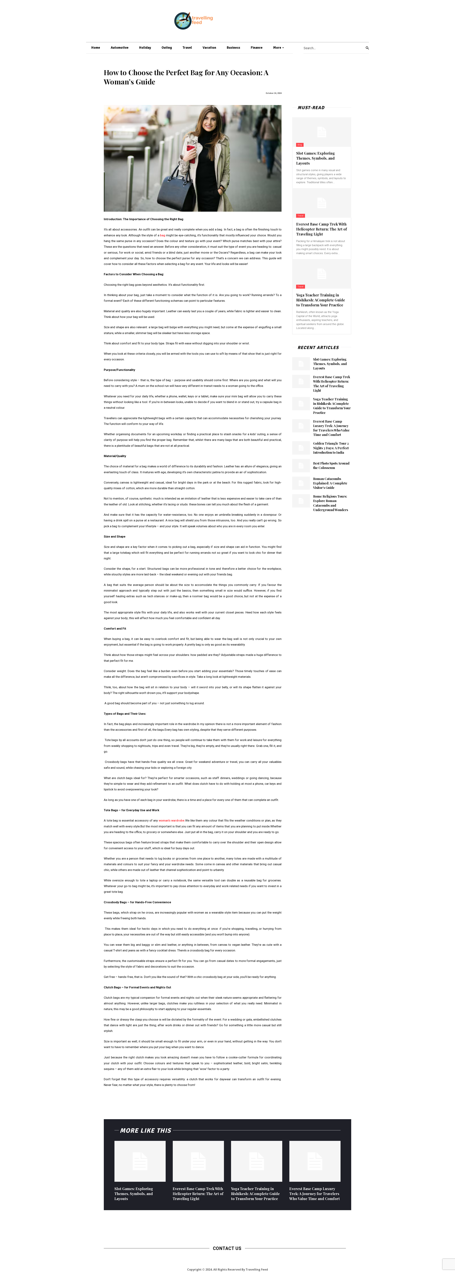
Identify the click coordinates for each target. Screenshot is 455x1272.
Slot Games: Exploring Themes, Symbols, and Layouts (315, 158)
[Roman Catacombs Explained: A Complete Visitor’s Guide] (301, 483)
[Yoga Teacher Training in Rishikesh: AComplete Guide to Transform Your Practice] (321, 274)
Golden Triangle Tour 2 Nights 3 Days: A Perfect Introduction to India (331, 447)
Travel (301, 215)
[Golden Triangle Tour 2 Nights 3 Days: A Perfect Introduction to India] (301, 448)
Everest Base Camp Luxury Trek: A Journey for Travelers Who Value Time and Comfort (331, 428)
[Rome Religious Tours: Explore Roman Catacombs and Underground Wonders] (301, 501)
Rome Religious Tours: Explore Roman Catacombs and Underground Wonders (330, 503)
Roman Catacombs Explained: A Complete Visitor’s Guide (330, 483)
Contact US (227, 1248)
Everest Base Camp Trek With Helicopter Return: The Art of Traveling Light (321, 229)
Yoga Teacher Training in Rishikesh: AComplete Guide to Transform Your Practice (320, 299)
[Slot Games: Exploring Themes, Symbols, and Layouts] (321, 132)
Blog (300, 145)
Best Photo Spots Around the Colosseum (331, 465)
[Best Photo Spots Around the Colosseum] (301, 465)
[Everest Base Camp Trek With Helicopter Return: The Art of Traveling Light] (321, 203)
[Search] (367, 47)
